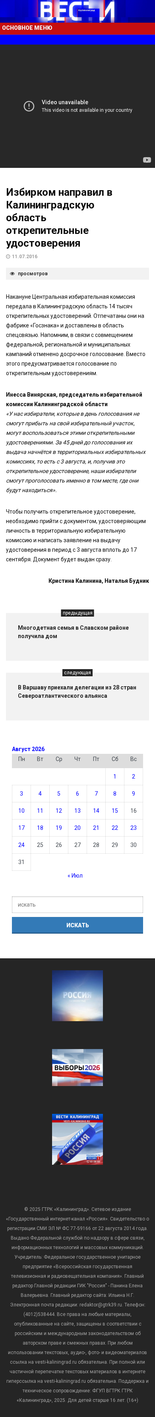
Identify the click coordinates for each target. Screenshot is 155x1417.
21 (96, 828)
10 (21, 811)
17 (21, 828)
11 (40, 811)
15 (115, 811)
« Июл (75, 875)
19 (59, 828)
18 (40, 828)
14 (96, 811)
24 (21, 845)
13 (77, 811)
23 (133, 828)
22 (115, 828)
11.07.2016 (24, 256)
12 (59, 811)
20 (77, 828)
